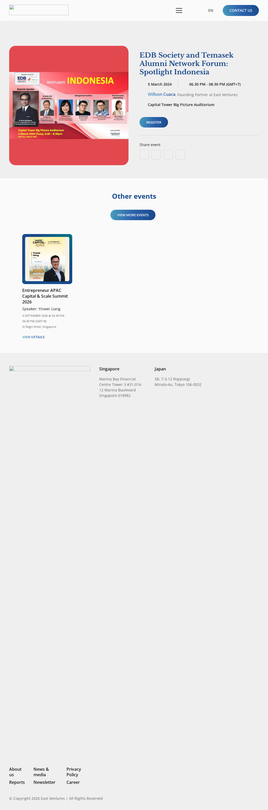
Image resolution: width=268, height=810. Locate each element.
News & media (41, 772)
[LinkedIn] (221, 798)
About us (15, 772)
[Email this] (144, 155)
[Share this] (156, 155)
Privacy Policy (73, 772)
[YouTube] (257, 798)
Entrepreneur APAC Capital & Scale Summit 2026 (45, 296)
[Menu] (178, 10)
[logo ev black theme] (39, 10)
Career (73, 782)
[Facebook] (248, 798)
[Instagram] (230, 798)
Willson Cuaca (161, 94)
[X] (239, 799)
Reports (17, 782)
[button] (191, 10)
